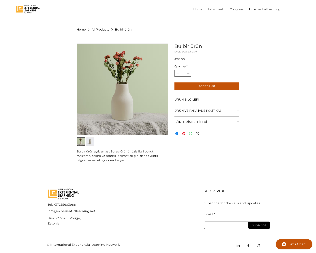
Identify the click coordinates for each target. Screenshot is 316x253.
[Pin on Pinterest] (184, 133)
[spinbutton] (183, 73)
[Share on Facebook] (177, 133)
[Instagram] (258, 245)
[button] (216, 9)
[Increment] (188, 73)
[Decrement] (177, 73)
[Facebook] (248, 245)
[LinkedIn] (238, 245)
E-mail (208, 214)
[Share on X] (197, 133)
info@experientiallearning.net (72, 211)
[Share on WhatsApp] (191, 133)
